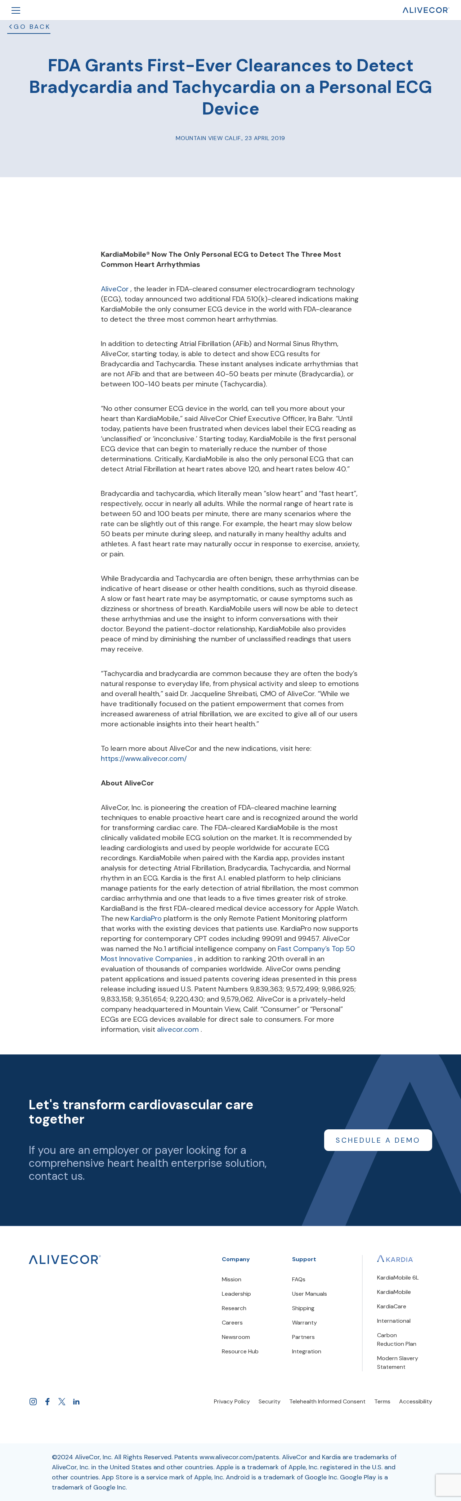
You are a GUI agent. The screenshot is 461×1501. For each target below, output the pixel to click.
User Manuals (309, 1294)
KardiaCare (391, 1306)
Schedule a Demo (378, 1140)
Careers (232, 1322)
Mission (231, 1279)
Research (234, 1308)
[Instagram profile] (33, 1401)
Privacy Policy (232, 1401)
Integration (306, 1351)
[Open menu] (16, 10)
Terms (382, 1401)
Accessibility (415, 1401)
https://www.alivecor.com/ (144, 758)
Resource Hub (240, 1351)
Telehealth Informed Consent (327, 1401)
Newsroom (236, 1337)
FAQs (298, 1279)
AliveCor (115, 289)
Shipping (303, 1308)
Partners (303, 1337)
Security (270, 1401)
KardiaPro (147, 918)
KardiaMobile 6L (398, 1277)
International (394, 1321)
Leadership (236, 1294)
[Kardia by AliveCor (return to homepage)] (65, 1259)
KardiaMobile (394, 1292)
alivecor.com (179, 1029)
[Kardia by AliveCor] (395, 1258)
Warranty (304, 1322)
